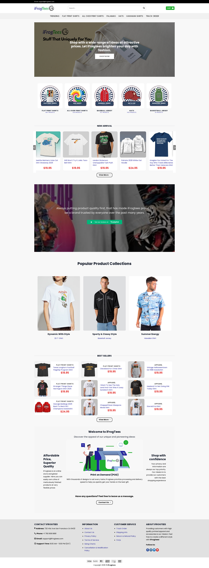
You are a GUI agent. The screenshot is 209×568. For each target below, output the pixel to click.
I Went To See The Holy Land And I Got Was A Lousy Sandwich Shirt (111, 387)
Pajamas (111, 16)
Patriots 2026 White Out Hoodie (131, 161)
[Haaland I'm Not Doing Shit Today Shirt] (136, 388)
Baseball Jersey (104, 338)
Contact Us (89, 532)
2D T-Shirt (58, 338)
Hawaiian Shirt (150, 338)
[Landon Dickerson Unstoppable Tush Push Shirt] (104, 144)
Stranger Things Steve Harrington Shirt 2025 (62, 387)
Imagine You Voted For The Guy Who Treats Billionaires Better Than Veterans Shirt (161, 162)
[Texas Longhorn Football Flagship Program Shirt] (42, 369)
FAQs (118, 540)
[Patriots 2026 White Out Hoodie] (133, 144)
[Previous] (34, 152)
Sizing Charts (89, 544)
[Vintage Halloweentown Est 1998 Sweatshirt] (136, 369)
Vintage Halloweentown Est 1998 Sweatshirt (157, 368)
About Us (88, 528)
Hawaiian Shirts (134, 16)
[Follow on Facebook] (147, 549)
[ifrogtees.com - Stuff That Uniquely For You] (49, 8)
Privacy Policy (90, 536)
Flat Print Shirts (70, 16)
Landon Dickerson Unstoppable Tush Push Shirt (103, 162)
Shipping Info (121, 532)
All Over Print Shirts (93, 16)
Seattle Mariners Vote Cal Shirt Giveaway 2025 (47, 161)
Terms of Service (91, 540)
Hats (121, 16)
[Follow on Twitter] (154, 549)
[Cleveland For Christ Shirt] (89, 369)
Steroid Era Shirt (154, 406)
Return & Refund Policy (126, 536)
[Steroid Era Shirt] (136, 407)
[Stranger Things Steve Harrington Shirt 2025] (42, 388)
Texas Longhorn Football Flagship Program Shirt (63, 368)
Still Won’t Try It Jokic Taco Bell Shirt (75, 161)
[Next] (174, 152)
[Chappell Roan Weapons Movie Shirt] (89, 407)
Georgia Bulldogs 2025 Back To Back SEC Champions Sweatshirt (63, 406)
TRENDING (54, 16)
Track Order (152, 16)
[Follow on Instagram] (150, 549)
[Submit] (144, 8)
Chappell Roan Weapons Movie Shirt (110, 406)
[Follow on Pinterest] (157, 549)
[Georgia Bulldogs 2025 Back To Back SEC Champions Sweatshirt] (42, 407)
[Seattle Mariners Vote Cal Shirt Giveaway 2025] (47, 144)
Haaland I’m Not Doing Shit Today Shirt (158, 387)
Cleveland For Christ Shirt (111, 369)
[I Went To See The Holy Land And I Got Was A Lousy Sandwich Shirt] (89, 388)
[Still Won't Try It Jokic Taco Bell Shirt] (76, 144)
